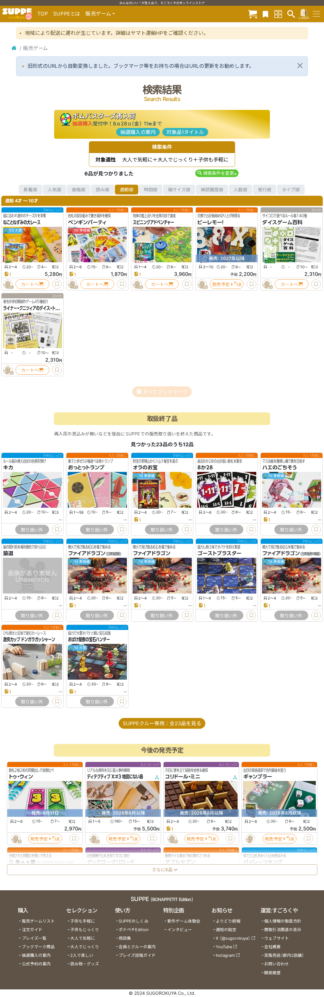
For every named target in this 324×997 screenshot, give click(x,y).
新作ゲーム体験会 (183, 921)
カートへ (30, 284)
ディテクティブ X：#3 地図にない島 (115, 776)
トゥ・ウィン (21, 776)
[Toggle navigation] (316, 14)
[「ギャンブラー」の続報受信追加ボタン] (250, 838)
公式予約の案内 (36, 964)
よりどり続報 (228, 921)
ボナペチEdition (133, 929)
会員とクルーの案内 (137, 946)
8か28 (205, 467)
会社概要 (272, 946)
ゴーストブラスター (219, 553)
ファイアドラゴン (86, 553)
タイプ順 (291, 189)
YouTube (224, 946)
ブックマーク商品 (38, 946)
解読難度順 (212, 189)
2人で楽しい (81, 955)
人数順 (240, 189)
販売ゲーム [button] (98, 13)
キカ (8, 467)
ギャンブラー (257, 776)
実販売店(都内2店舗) (284, 955)
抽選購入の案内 (138, 132)
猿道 (8, 553)
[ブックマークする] (57, 284)
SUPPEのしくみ (133, 921)
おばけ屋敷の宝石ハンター (89, 639)
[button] (217, 173)
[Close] (300, 65)
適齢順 (126, 189)
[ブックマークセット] (265, 14)
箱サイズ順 (179, 189)
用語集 (125, 938)
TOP (42, 13)
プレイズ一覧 (34, 938)
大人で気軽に (82, 938)
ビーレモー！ (210, 222)
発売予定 (221, 284)
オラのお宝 (145, 467)
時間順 (150, 189)
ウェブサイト (276, 938)
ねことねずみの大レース (21, 222)
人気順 (54, 189)
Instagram (225, 955)
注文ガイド (32, 929)
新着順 (30, 189)
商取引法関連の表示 (282, 929)
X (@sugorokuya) (233, 938)
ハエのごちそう (279, 467)
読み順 (102, 189)
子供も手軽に (82, 921)
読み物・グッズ (84, 964)
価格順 (78, 189)
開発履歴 (272, 972)
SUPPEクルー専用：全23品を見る (162, 723)
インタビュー (179, 929)
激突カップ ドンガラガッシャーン (29, 639)
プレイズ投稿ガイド (137, 955)
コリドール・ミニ (182, 776)
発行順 (264, 189)
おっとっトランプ (86, 467)
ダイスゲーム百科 (282, 222)
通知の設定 (226, 929)
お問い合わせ (276, 964)
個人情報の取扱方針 (282, 921)
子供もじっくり (84, 929)
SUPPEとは (66, 13)
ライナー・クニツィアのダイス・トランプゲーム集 (41, 308)
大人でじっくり (84, 946)
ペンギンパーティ (87, 222)
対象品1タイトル (185, 132)
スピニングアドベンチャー (153, 222)
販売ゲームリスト (38, 921)
